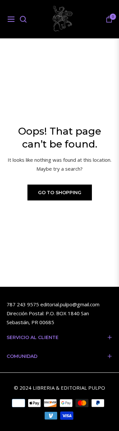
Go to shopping (59, 192)
